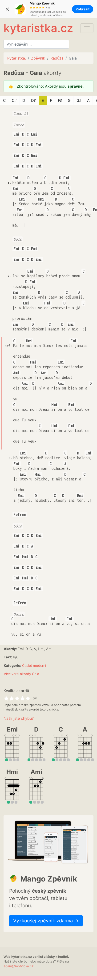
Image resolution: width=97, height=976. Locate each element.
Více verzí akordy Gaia (21, 674)
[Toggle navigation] (86, 28)
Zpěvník (38, 58)
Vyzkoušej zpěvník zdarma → (46, 921)
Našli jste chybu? (19, 718)
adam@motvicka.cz (18, 966)
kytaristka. (16, 58)
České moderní (34, 666)
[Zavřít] (7, 9)
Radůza (57, 58)
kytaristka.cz (38, 28)
